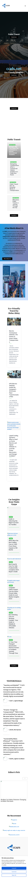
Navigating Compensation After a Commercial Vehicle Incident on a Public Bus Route (14, 169)
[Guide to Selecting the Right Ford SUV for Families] (14, 510)
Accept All (14, 868)
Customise (14, 871)
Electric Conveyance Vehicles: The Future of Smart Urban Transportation (13, 336)
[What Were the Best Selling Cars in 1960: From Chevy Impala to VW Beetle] (14, 534)
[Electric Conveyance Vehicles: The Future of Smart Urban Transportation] (14, 321)
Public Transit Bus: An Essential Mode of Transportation (14, 187)
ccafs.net (14, 69)
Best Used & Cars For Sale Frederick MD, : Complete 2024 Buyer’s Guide (14, 567)
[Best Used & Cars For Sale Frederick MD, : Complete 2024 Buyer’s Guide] (14, 558)
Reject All (14, 875)
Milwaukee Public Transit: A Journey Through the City (16, 203)
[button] (26, 778)
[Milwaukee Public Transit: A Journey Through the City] (9, 203)
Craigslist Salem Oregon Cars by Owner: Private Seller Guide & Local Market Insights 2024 (14, 593)
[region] (14, 867)
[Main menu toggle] (25, 5)
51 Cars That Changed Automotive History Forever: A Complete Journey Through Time (14, 647)
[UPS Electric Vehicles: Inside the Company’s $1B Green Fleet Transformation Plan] (14, 374)
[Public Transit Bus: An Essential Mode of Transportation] (7, 186)
